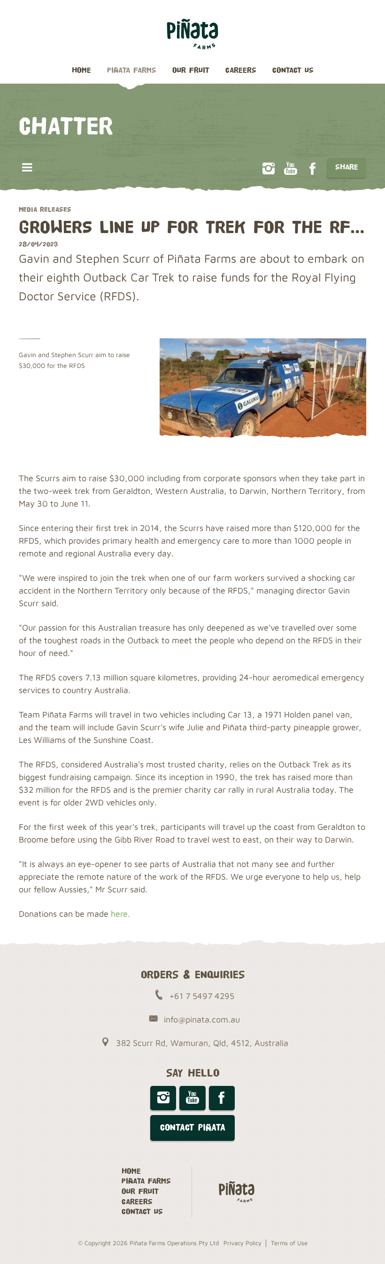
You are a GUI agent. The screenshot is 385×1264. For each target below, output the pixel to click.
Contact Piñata (192, 1127)
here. (120, 914)
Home (81, 71)
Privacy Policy (242, 1243)
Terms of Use (289, 1243)
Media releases (45, 209)
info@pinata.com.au (202, 1019)
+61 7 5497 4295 (201, 996)
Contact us (293, 71)
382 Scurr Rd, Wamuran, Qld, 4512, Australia (202, 1043)
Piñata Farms (131, 71)
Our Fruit (190, 71)
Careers (240, 71)
